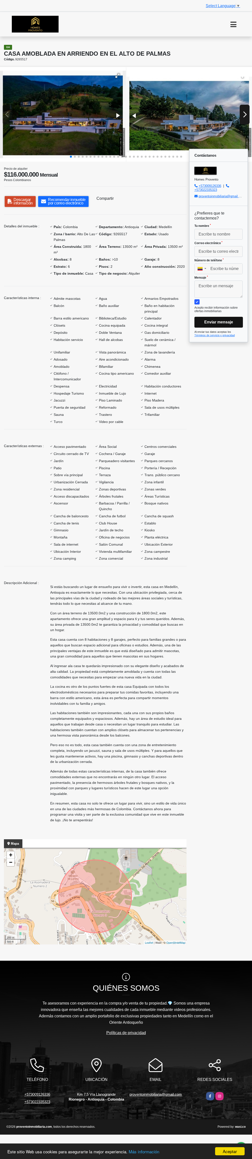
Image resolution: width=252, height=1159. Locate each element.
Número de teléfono (209, 260)
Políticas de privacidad (126, 1033)
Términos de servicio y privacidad (214, 335)
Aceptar (230, 1151)
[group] (63, 114)
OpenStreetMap (175, 942)
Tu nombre (202, 226)
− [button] (10, 862)
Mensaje (201, 277)
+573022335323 (205, 190)
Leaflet (149, 942)
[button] (71, 157)
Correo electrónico (208, 243)
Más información (144, 1151)
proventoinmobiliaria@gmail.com (222, 196)
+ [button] (10, 855)
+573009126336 (210, 186)
